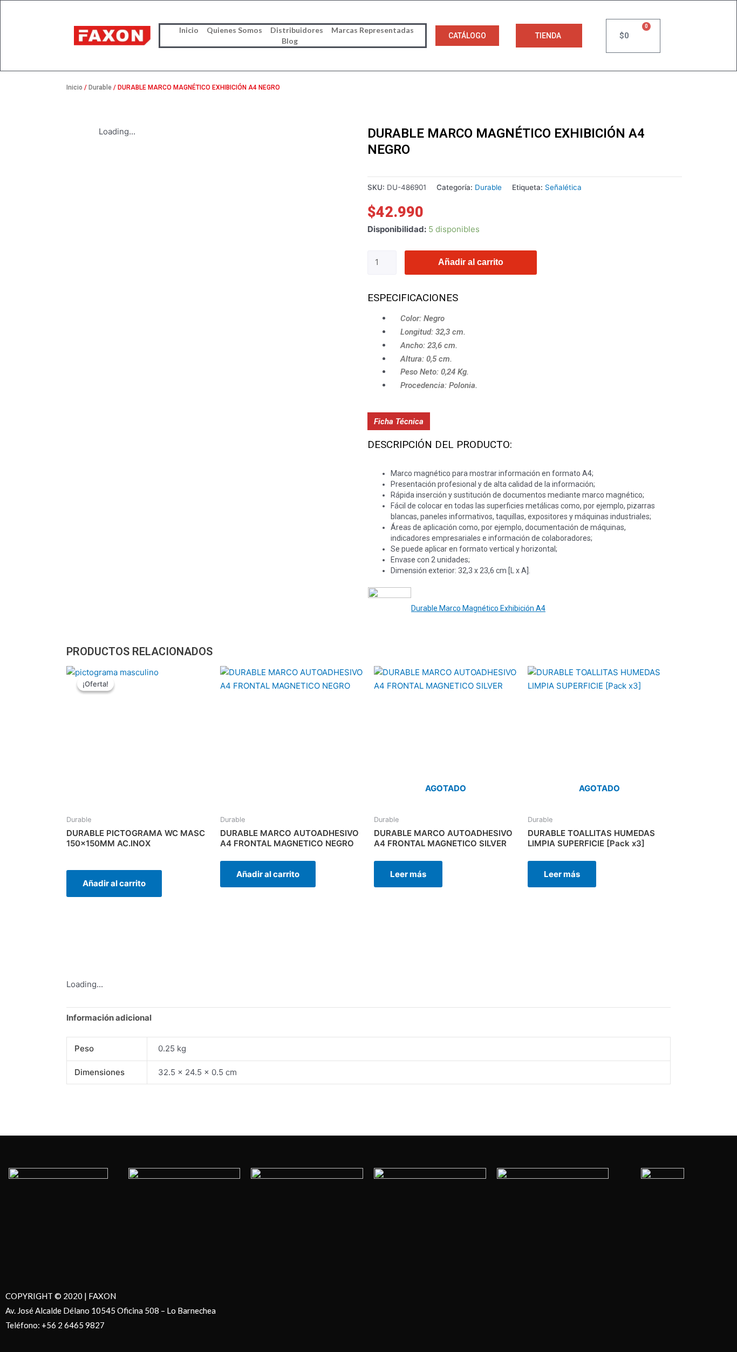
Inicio (189, 30)
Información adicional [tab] (109, 1018)
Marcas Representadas (372, 30)
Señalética (563, 187)
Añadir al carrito (470, 262)
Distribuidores (296, 30)
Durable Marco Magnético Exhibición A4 (478, 608)
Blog (290, 40)
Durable (100, 87)
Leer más (408, 874)
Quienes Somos (234, 30)
